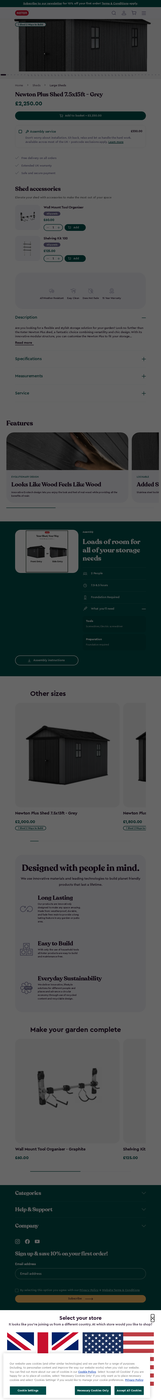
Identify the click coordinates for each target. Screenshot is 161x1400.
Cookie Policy (87, 1371)
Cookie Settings (28, 1390)
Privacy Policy (134, 1380)
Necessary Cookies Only (93, 1390)
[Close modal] (152, 1318)
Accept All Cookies (129, 1390)
